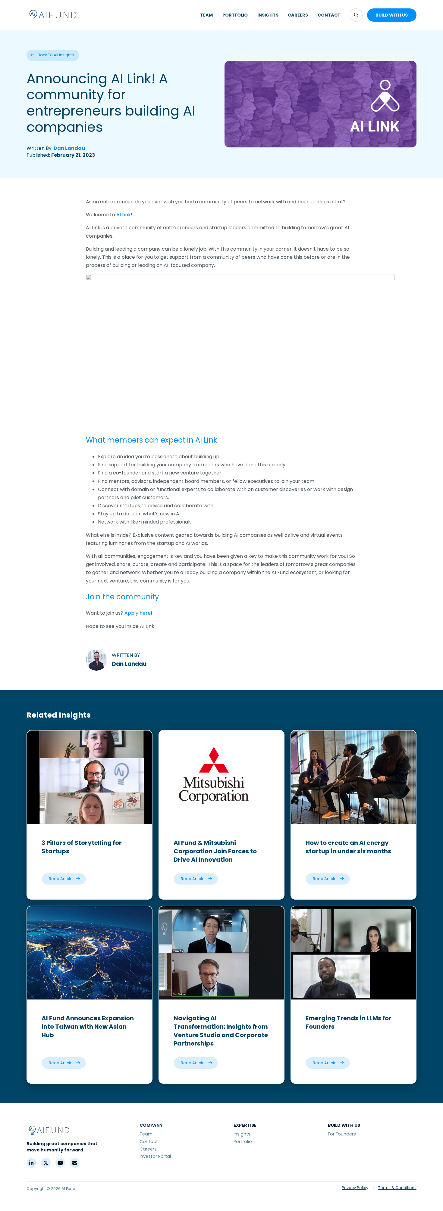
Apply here (137, 613)
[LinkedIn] (31, 1163)
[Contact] (75, 1163)
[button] (356, 14)
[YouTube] (60, 1163)
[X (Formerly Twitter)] (46, 1163)
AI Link (123, 214)
